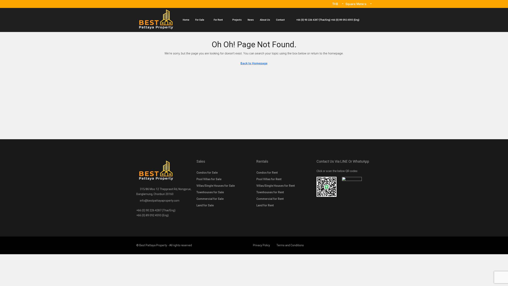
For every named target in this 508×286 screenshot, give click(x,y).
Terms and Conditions (290, 245)
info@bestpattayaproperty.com (159, 200)
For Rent (218, 19)
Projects (237, 19)
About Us (265, 19)
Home (186, 19)
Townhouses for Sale (210, 192)
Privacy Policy (261, 245)
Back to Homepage (254, 63)
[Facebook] (368, 245)
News (251, 19)
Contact (280, 19)
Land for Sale (205, 205)
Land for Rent (265, 205)
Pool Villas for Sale (208, 179)
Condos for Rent (267, 172)
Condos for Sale (207, 172)
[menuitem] (325, 19)
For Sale (199, 19)
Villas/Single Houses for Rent (275, 185)
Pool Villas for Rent (268, 179)
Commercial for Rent (270, 198)
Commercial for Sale (210, 198)
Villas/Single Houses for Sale (215, 185)
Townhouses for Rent (270, 192)
